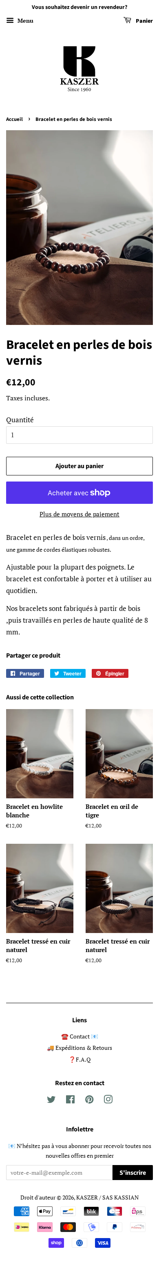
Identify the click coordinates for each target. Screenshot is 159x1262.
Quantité (20, 419)
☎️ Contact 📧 (79, 1036)
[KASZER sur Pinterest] (89, 1101)
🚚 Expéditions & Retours (79, 1047)
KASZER (87, 1197)
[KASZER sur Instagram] (108, 1101)
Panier (144, 21)
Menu (24, 20)
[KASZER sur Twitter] (51, 1101)
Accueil (14, 119)
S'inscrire (132, 1172)
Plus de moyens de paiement (79, 514)
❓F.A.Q (79, 1059)
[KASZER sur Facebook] (70, 1101)
